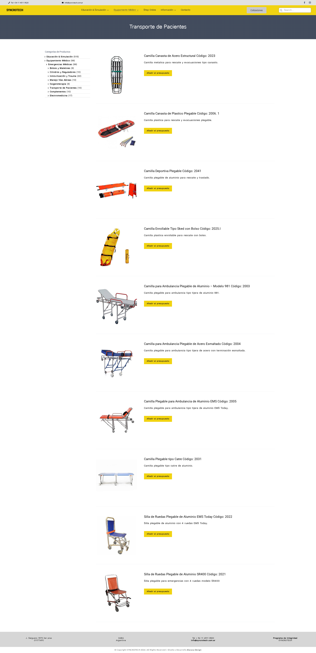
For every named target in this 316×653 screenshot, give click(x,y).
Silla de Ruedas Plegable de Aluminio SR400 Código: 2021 (185, 574)
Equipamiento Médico (58, 61)
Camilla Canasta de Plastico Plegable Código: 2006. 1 (181, 113)
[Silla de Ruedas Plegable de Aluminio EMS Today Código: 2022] (116, 535)
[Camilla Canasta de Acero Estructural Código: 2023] (116, 74)
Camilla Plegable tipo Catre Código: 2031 (173, 459)
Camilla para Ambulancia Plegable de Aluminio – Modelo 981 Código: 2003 (197, 286)
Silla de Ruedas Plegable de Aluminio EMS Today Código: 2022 (188, 517)
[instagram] (310, 3)
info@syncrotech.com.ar (203, 640)
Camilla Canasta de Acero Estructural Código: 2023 (179, 56)
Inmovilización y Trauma (63, 76)
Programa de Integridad (285, 638)
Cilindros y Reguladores (63, 72)
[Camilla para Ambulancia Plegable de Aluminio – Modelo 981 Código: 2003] (116, 305)
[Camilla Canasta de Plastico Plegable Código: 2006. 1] (116, 132)
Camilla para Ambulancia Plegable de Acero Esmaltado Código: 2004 (192, 344)
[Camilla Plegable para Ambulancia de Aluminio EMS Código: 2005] (116, 420)
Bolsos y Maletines (60, 68)
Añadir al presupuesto (158, 73)
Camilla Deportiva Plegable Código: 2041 (172, 171)
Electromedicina (58, 96)
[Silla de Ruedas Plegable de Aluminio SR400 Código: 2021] (116, 593)
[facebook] (304, 3)
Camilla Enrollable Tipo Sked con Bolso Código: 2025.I (182, 229)
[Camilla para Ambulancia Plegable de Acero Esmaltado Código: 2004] (116, 362)
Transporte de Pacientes (63, 88)
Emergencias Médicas (60, 64)
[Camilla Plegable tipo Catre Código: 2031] (116, 477)
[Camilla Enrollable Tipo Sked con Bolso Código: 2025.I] (116, 247)
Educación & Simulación (60, 57)
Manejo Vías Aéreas (60, 80)
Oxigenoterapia (58, 84)
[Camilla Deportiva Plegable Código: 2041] (116, 189)
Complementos (58, 92)
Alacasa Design (194, 650)
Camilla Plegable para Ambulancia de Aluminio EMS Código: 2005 (190, 401)
